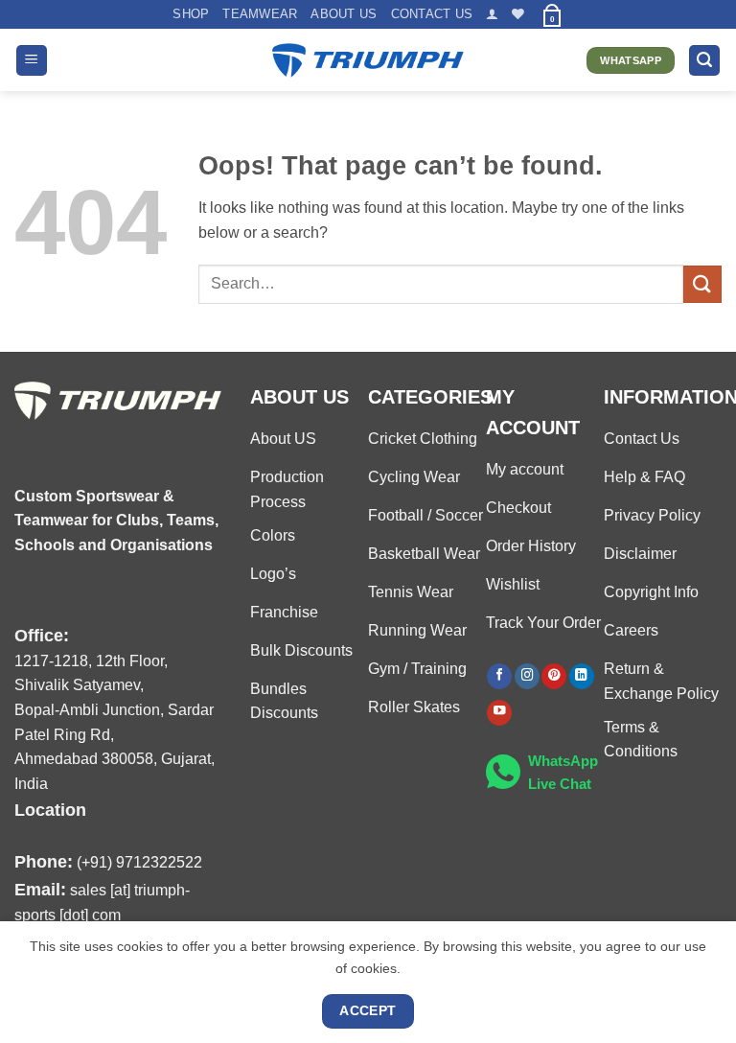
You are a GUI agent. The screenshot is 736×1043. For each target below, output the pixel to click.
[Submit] (702, 284)
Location (50, 810)
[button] (492, 14)
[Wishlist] (518, 14)
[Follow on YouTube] (499, 713)
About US (343, 14)
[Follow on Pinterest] (553, 676)
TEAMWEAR (259, 14)
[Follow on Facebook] (499, 676)
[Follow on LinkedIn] (581, 676)
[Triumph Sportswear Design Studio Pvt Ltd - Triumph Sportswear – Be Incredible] (368, 61)
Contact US (432, 14)
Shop (190, 14)
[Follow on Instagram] (527, 676)
